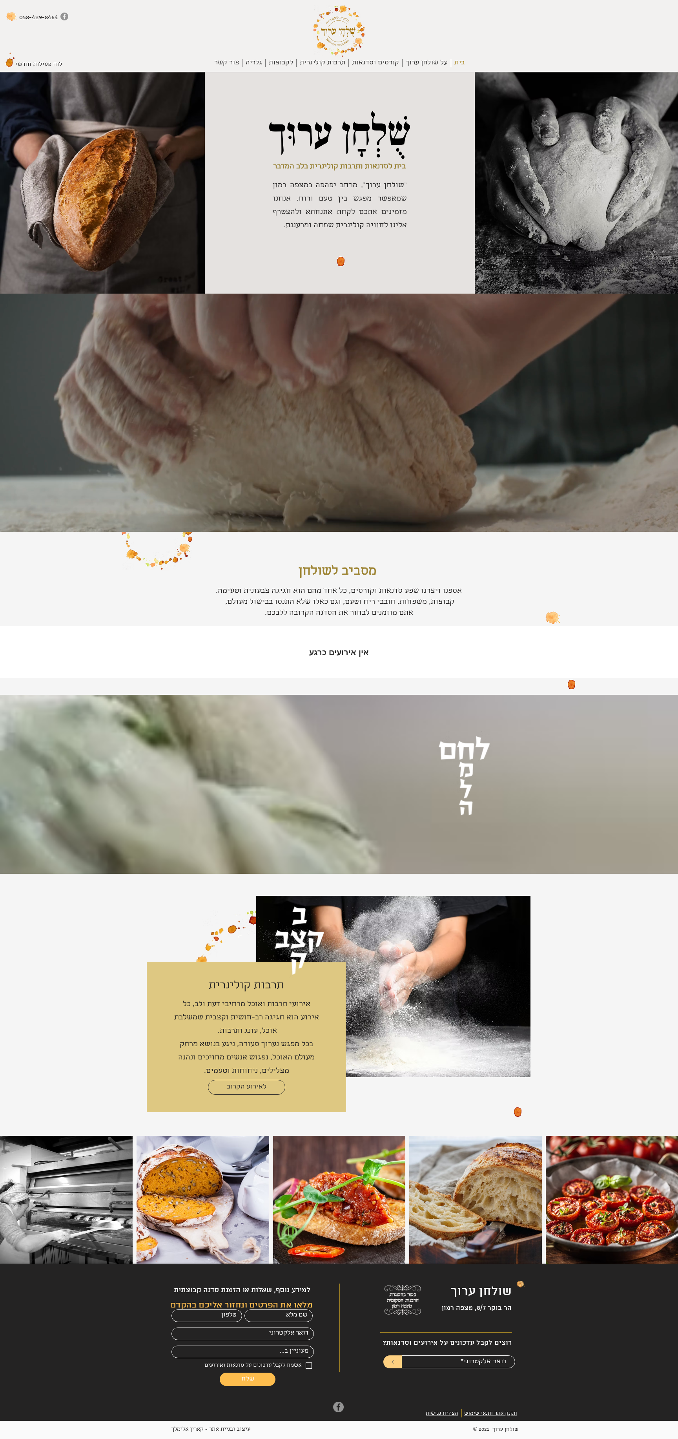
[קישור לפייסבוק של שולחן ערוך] (64, 16)
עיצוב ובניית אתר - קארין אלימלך (210, 1429)
